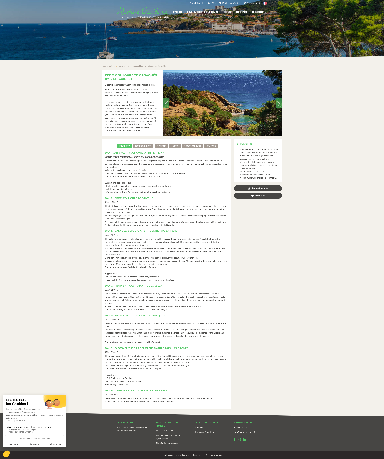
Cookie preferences (214, 455)
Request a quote (260, 188)
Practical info (192, 146)
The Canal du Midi (164, 430)
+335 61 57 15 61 (219, 3)
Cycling (178, 12)
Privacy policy (198, 455)
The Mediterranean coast (167, 443)
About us (199, 427)
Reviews (211, 146)
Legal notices (168, 455)
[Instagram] (239, 439)
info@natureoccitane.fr (245, 432)
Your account (254, 3)
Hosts (175, 146)
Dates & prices (143, 146)
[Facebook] (235, 439)
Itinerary (124, 146)
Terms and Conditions (205, 432)
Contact (237, 3)
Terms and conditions (183, 455)
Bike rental (259, 12)
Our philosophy (197, 3)
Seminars (241, 12)
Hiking (227, 12)
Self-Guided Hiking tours (202, 12)
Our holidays (125, 422)
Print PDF (260, 195)
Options (161, 146)
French (265, 3)
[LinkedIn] (244, 439)
